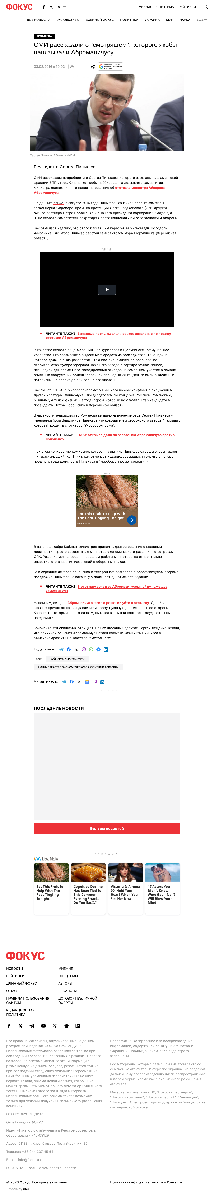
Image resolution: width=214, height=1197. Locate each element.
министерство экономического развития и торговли (79, 667)
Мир (169, 20)
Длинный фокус (21, 983)
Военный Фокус (100, 20)
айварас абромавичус (68, 658)
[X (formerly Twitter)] (51, 6)
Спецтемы (165, 6)
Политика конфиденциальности (136, 1182)
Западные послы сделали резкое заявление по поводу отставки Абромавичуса (108, 335)
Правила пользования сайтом (27, 1000)
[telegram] (32, 1026)
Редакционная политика (20, 1012)
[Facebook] (43, 6)
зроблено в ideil (19, 1189)
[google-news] (66, 1026)
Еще (200, 20)
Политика (129, 20)
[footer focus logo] (25, 956)
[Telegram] (58, 6)
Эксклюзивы (67, 20)
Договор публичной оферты (77, 1000)
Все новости (38, 20)
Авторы (65, 983)
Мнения (145, 6)
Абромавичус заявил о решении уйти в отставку (108, 603)
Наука (185, 20)
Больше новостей (107, 828)
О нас (11, 991)
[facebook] (9, 1026)
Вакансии (67, 991)
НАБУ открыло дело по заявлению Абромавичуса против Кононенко (110, 437)
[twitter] (20, 1026)
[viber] (55, 1026)
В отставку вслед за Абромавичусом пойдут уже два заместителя (106, 588)
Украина (152, 20)
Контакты (175, 1182)
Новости (14, 968)
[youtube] (43, 1026)
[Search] (205, 6)
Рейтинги (187, 6)
